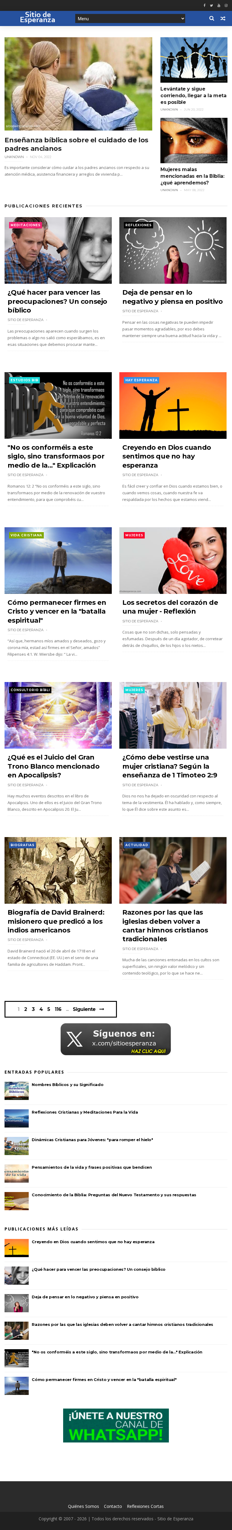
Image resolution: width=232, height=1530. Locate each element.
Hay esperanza (141, 380)
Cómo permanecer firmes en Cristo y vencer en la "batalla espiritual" (57, 611)
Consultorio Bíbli (30, 690)
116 (58, 1009)
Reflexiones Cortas (145, 1506)
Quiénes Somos (83, 1506)
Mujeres (134, 535)
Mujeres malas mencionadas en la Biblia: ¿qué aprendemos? (192, 176)
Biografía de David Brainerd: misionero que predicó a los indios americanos (56, 921)
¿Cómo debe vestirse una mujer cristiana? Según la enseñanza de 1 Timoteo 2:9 (169, 766)
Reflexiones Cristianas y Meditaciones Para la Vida (85, 1112)
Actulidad (136, 845)
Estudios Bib (24, 380)
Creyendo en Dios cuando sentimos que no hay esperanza (166, 456)
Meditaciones (25, 225)
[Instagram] (226, 5)
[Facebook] (204, 5)
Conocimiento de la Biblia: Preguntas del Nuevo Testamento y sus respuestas (114, 1194)
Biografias (22, 845)
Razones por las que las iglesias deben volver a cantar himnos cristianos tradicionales (122, 1324)
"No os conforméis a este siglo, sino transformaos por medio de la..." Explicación (56, 456)
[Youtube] (219, 5)
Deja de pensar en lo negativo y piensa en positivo (85, 1296)
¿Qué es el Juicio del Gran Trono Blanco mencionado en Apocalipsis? (53, 766)
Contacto (113, 1506)
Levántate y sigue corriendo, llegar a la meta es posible (193, 95)
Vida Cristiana (26, 535)
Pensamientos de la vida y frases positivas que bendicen (92, 1167)
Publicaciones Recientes (44, 206)
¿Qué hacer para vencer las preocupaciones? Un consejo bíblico (57, 301)
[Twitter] (211, 5)
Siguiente (84, 1009)
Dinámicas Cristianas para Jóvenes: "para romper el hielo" (92, 1139)
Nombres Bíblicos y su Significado (67, 1084)
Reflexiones (138, 225)
